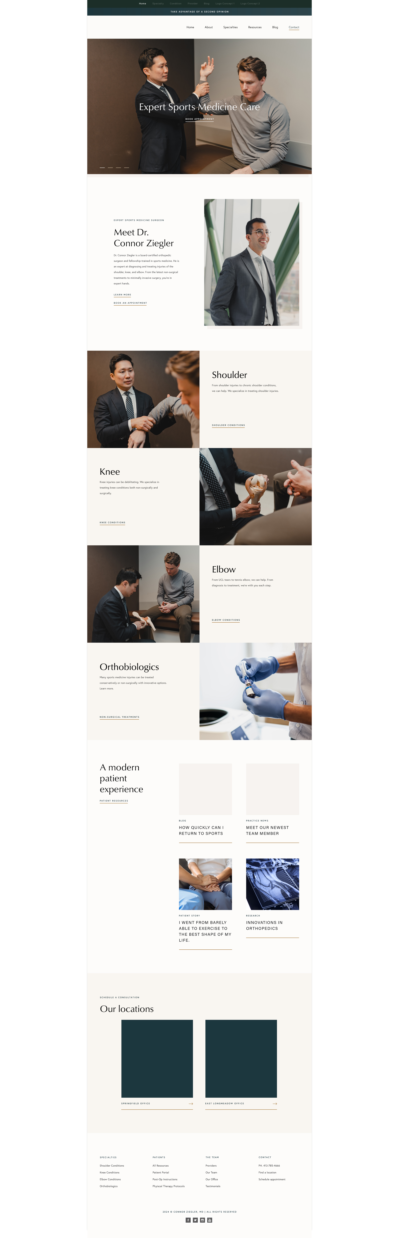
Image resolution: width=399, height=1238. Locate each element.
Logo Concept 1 (225, 3)
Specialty (158, 3)
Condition (176, 3)
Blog (206, 3)
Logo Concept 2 (250, 3)
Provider (193, 3)
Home (142, 3)
